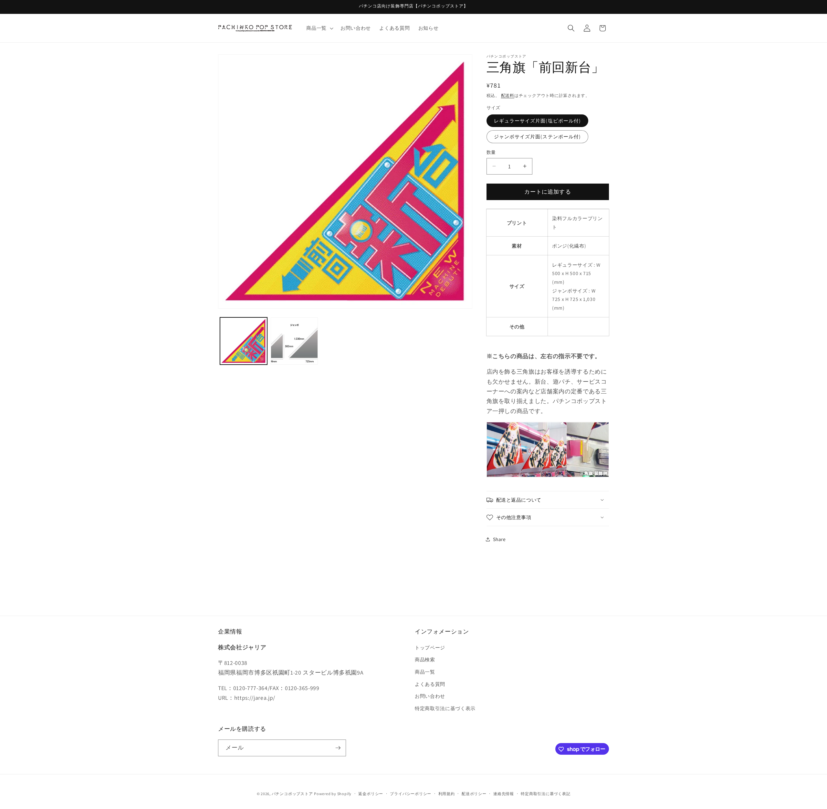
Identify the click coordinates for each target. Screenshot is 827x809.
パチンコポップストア (292, 793)
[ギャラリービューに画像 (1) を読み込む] (243, 341)
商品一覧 (425, 671)
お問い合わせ (430, 696)
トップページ (430, 647)
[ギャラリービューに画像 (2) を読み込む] (294, 341)
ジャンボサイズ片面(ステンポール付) (537, 136)
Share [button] (499, 539)
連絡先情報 (503, 793)
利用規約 (446, 793)
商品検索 (425, 659)
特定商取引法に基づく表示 (445, 708)
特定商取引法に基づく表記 (545, 793)
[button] (319, 28)
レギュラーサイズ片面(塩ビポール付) (537, 120)
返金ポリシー (370, 793)
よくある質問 (430, 684)
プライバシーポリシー (410, 793)
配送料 (507, 95)
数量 (491, 152)
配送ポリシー (474, 793)
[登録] (338, 748)
